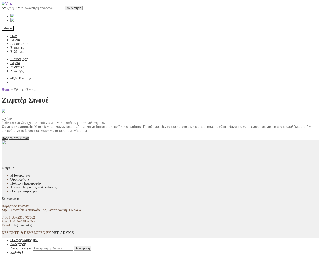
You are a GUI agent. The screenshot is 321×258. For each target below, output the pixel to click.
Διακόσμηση (19, 44)
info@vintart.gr (22, 225)
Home (6, 89)
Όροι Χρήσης (19, 179)
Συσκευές (17, 48)
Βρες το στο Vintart (15, 138)
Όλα (13, 36)
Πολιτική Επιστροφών (25, 183)
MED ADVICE (63, 232)
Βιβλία (15, 40)
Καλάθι (16, 252)
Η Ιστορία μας (20, 175)
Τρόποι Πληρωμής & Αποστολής (33, 187)
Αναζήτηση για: (12, 8)
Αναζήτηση (74, 8)
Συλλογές (17, 51)
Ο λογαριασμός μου (24, 191)
